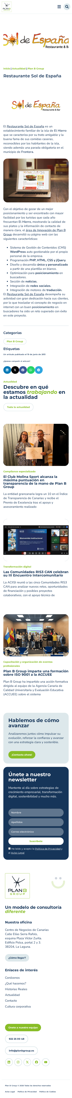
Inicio (6, 68)
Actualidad (19, 68)
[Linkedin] (9, 1062)
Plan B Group (36, 68)
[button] (7, 370)
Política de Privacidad (47, 848)
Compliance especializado (19, 471)
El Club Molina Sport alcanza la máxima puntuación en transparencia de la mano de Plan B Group (34, 482)
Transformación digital (17, 566)
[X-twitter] (27, 1062)
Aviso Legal (17, 852)
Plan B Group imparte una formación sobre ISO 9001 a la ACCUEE (35, 673)
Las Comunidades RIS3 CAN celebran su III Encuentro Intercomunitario (35, 573)
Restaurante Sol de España (25, 126)
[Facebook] (36, 1062)
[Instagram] (18, 1062)
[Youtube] (46, 1062)
